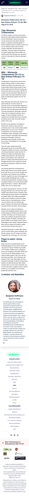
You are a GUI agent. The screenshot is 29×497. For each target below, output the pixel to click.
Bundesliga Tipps (14, 373)
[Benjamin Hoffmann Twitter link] (4, 343)
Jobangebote (14, 394)
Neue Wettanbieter (14, 368)
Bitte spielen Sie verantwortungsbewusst (14, 415)
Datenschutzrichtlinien (14, 423)
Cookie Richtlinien (14, 426)
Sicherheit (14, 412)
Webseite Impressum (14, 397)
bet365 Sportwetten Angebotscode (14, 365)
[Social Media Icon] (11, 435)
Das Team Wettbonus (14, 391)
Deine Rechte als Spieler (14, 418)
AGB (14, 429)
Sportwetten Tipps (12, 8)
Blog (14, 382)
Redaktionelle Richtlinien (14, 409)
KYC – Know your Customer (14, 420)
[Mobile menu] (2, 2)
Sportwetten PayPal (14, 371)
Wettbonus (4, 8)
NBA (20, 8)
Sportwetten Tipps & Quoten (14, 362)
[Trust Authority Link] (20, 453)
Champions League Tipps (14, 376)
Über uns (14, 388)
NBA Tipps (14, 379)
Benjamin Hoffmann (10, 16)
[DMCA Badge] (8, 449)
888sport (10, 68)
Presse (14, 403)
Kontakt (14, 400)
